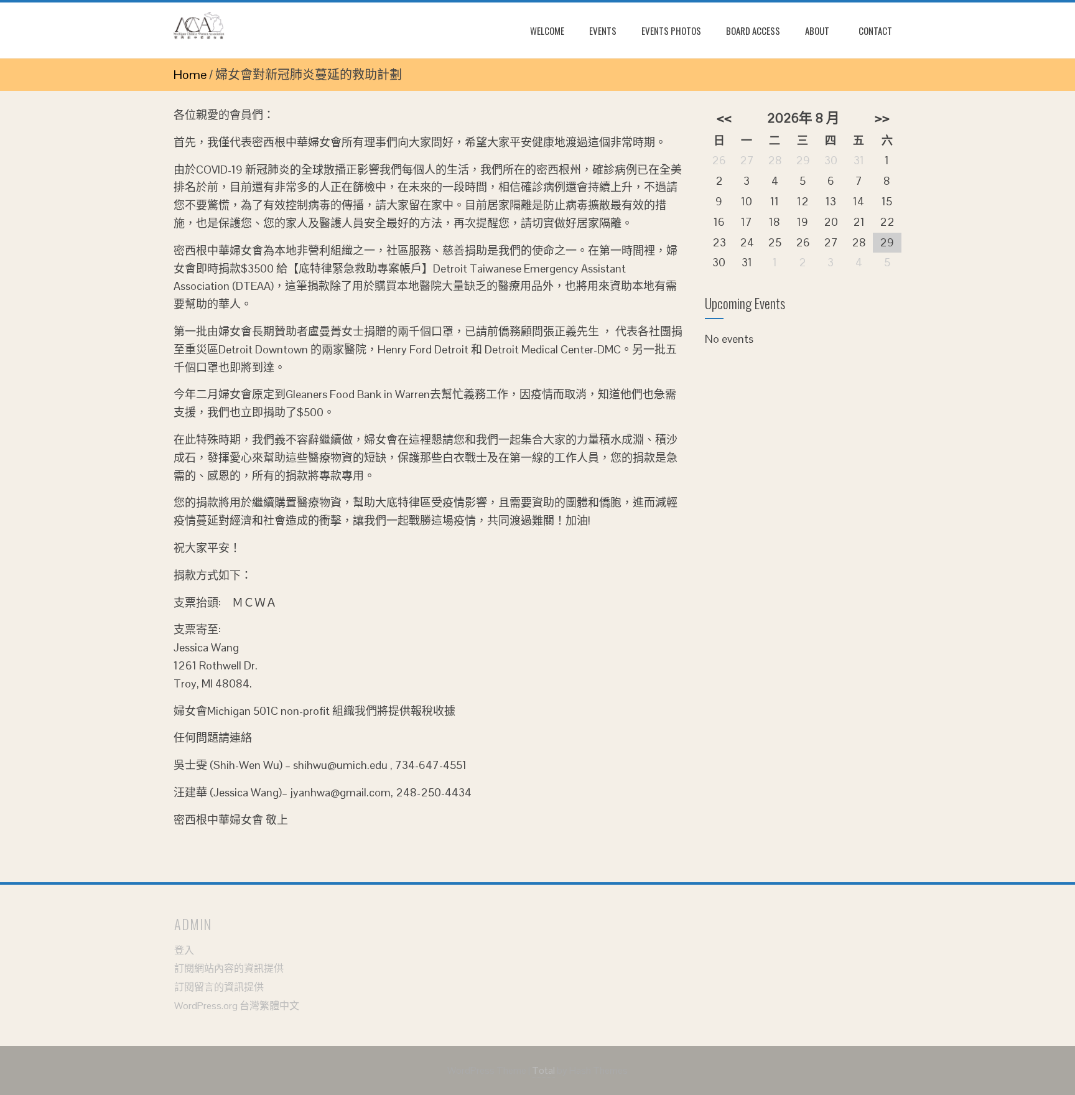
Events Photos (671, 30)
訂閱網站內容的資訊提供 (229, 968)
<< (724, 118)
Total (543, 1070)
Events (603, 30)
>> (882, 118)
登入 (184, 950)
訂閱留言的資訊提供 (219, 987)
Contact (875, 30)
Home (190, 75)
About (817, 30)
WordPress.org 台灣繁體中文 (236, 1005)
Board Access (753, 30)
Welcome (547, 30)
